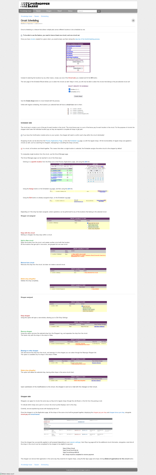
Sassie (38, 11)
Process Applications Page (54, 141)
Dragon (48, 11)
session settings (75, 442)
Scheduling (44, 16)
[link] (133, 20)
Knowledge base (25, 11)
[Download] (74, 216)
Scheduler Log (74, 141)
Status (70, 11)
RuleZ (60, 11)
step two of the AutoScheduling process (87, 39)
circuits (33, 39)
